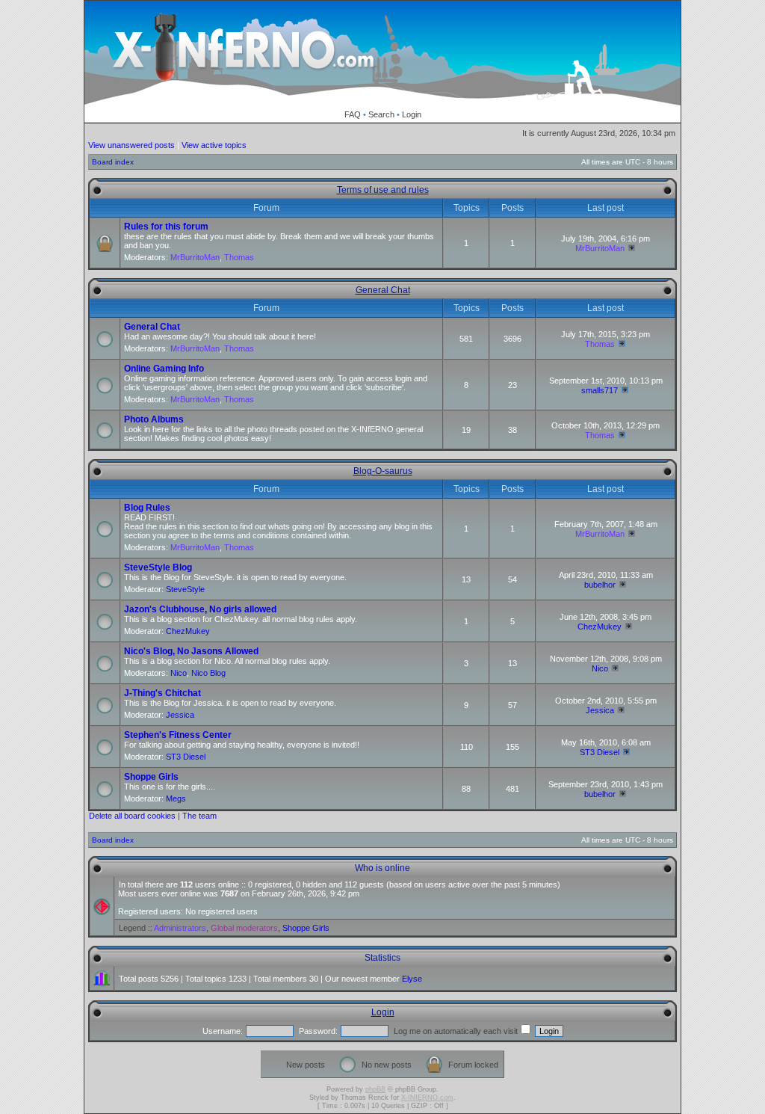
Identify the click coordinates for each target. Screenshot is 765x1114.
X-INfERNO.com (427, 1097)
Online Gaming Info (164, 368)
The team (199, 815)
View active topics (214, 145)
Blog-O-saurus (382, 471)
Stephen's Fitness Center (178, 735)
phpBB (375, 1089)
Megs (176, 798)
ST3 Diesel (185, 756)
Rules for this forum (166, 226)
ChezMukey (188, 631)
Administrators (180, 927)
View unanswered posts (131, 145)
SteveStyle (185, 589)
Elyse (412, 978)
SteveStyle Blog (158, 567)
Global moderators (244, 927)
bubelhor (600, 584)
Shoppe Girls (151, 777)
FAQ (352, 114)
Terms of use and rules (383, 190)
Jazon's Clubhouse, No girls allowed (200, 609)
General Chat (383, 290)
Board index (113, 162)
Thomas (239, 257)
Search (381, 114)
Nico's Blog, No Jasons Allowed (191, 651)
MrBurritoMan (195, 257)
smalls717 (599, 390)
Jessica (180, 714)
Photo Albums (154, 419)
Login (411, 114)
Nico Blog (208, 672)
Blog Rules (147, 507)
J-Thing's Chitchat (162, 693)
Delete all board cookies (132, 815)
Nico (178, 672)
